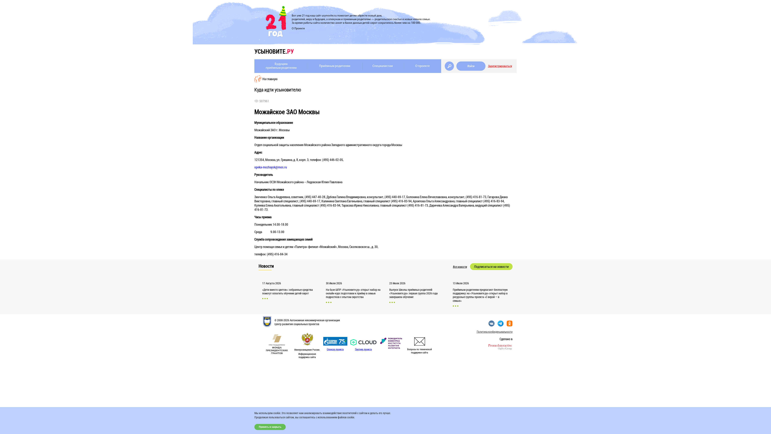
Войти (470, 66)
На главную (269, 79)
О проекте (422, 66)
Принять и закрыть (270, 427)
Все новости (460, 266)
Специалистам (382, 66)
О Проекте (298, 28)
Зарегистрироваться (500, 66)
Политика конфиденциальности (495, 332)
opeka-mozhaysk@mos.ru (270, 167)
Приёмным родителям (334, 66)
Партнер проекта (363, 349)
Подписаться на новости (491, 267)
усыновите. (274, 51)
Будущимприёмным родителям (281, 66)
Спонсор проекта (335, 349)
